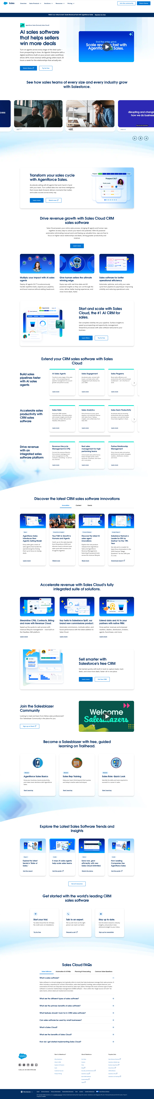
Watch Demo (27, 68)
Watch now (52, 200)
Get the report (28, 871)
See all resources (77, 884)
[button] (63, 115)
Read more (85, 561)
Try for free (45, 68)
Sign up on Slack (28, 726)
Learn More (86, 338)
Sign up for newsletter (106, 932)
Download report (117, 561)
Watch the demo (87, 871)
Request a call (71, 932)
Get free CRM (102, 679)
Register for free (100, 15)
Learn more (37, 200)
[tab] (65, 505)
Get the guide (57, 871)
